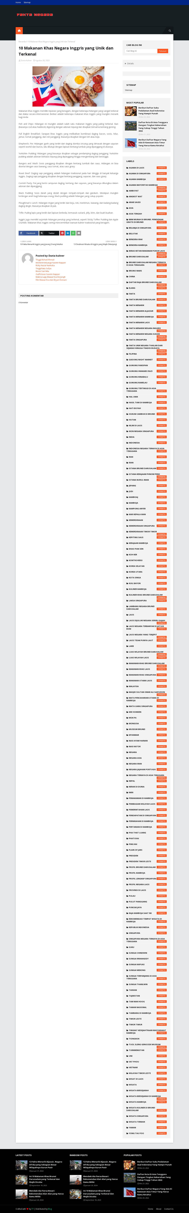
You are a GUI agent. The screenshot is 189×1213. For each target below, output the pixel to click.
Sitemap (27, 2)
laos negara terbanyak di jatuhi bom (145, 627)
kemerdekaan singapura (144, 525)
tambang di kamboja (144, 1013)
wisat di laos (144, 1079)
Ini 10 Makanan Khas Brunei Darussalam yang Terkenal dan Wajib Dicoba (44, 1179)
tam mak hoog (144, 1001)
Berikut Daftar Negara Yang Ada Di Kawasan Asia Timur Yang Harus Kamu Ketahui (152, 142)
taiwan (144, 990)
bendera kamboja (144, 245)
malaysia (144, 686)
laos (144, 614)
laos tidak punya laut (144, 640)
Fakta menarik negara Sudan (144, 335)
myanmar (144, 735)
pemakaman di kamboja (144, 798)
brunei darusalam (144, 256)
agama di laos (144, 167)
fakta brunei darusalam (144, 299)
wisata (144, 1084)
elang (144, 288)
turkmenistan (144, 1050)
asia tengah (144, 213)
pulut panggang (144, 901)
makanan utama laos (144, 680)
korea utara (144, 571)
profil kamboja (144, 873)
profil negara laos (144, 884)
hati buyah (144, 408)
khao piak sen (144, 548)
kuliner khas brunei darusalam (146, 595)
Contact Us (168, 1209)
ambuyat (144, 190)
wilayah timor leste (144, 1073)
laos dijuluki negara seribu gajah (147, 621)
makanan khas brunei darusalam (146, 664)
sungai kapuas (144, 964)
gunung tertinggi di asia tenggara (142, 389)
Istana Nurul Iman (144, 480)
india (144, 437)
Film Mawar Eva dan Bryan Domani (51, 280)
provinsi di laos (144, 890)
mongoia (144, 723)
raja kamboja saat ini (144, 913)
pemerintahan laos (144, 809)
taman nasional (144, 1007)
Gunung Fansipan (144, 365)
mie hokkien (144, 712)
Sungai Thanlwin (144, 984)
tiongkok (144, 1038)
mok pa (144, 717)
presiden (144, 855)
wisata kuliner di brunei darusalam (142, 1109)
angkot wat (144, 196)
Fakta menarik (144, 305)
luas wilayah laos (144, 657)
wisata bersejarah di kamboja (145, 1097)
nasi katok (144, 746)
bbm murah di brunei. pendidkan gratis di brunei (144, 220)
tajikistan (144, 995)
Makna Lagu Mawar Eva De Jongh (50, 277)
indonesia (144, 442)
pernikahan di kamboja (144, 821)
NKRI (144, 792)
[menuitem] (19, 30)
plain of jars (144, 850)
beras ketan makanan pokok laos (147, 251)
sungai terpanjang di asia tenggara (142, 977)
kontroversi (144, 560)
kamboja (144, 502)
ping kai (144, 844)
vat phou (144, 1061)
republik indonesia (144, 927)
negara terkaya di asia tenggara (146, 776)
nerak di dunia (144, 786)
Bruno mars (144, 270)
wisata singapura (144, 1116)
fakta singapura (144, 339)
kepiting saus (144, 537)
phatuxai (144, 838)
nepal (144, 781)
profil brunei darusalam (144, 867)
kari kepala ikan (144, 514)
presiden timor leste (144, 861)
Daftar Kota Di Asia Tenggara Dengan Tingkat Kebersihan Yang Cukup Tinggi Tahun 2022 (153, 126)
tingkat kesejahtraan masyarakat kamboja (146, 1031)
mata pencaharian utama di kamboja (142, 699)
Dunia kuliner (26, 60)
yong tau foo (144, 1133)
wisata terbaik (144, 1121)
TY (33, 1209)
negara (144, 752)
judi (144, 491)
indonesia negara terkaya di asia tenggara (145, 449)
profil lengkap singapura (144, 878)
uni (144, 1056)
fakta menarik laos (144, 322)
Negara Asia (144, 758)
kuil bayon (144, 583)
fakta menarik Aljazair (144, 311)
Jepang (144, 485)
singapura (144, 933)
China (144, 276)
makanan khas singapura (144, 674)
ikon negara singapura (144, 431)
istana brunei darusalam (144, 468)
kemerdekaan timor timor (144, 532)
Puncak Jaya (144, 907)
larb (144, 646)
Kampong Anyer (144, 508)
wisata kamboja (144, 1102)
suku (144, 947)
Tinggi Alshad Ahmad (45, 259)
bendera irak (144, 239)
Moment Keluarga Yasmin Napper (51, 262)
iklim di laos (144, 425)
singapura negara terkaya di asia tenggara (145, 940)
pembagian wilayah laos (144, 804)
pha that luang (144, 832)
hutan (144, 419)
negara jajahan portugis (144, 769)
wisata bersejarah (144, 1090)
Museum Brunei (144, 729)
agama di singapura (144, 173)
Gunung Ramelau (144, 382)
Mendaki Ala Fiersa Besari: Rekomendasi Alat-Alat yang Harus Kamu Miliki (46, 1193)
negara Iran (144, 763)
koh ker (144, 554)
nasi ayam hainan (144, 740)
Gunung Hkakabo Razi (144, 371)
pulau (144, 896)
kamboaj (144, 497)
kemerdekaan (144, 520)
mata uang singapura (144, 706)
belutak (144, 233)
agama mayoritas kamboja (144, 186)
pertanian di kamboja (144, 827)
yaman (144, 1127)
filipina (144, 354)
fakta (144, 293)
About (158, 1209)
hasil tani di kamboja (144, 402)
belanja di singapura (144, 228)
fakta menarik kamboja (144, 316)
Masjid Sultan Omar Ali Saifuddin (147, 693)
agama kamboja (144, 179)
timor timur (144, 1024)
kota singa (144, 577)
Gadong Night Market (144, 359)
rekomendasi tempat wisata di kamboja (144, 920)
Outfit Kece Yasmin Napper (48, 274)
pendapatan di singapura (144, 815)
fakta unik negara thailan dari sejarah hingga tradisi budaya (144, 347)
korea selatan (144, 566)
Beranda (22, 41)
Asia (144, 208)
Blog (50, 1209)
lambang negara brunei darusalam (142, 607)
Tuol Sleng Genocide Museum (145, 1045)
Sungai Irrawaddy (144, 958)
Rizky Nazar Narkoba (45, 265)
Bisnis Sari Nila (42, 271)
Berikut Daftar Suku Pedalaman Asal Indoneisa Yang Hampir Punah (151, 110)
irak (144, 457)
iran (144, 462)
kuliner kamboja (144, 589)
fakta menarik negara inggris (145, 329)
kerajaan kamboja (144, 543)
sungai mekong (144, 970)
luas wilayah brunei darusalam (146, 652)
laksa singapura (144, 600)
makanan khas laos (144, 669)
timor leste (144, 1018)
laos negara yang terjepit (144, 635)
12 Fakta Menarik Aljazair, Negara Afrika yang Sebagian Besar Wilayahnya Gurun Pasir (45, 1164)
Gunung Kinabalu (144, 376)
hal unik (144, 396)
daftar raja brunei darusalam (145, 283)
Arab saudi (144, 202)
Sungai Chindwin (144, 953)
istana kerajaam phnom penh (144, 475)
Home (18, 2)
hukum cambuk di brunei (144, 414)
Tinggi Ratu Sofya (43, 268)
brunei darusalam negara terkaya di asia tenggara (146, 263)
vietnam (144, 1067)
